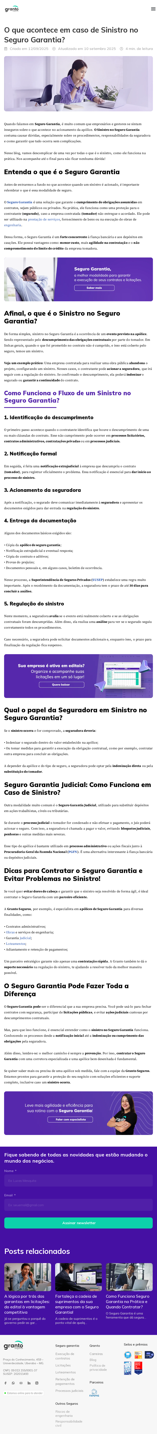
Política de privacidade (98, 1367)
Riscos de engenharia (64, 1413)
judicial (25, 938)
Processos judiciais (69, 1391)
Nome (9, 1171)
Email (8, 1195)
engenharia (12, 225)
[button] (153, 8)
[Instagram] (37, 1383)
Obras (10, 932)
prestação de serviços (44, 219)
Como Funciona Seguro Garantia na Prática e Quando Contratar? (127, 1301)
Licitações (63, 1365)
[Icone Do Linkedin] (29, 1383)
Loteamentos (15, 944)
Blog (93, 1360)
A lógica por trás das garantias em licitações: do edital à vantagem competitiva (27, 1304)
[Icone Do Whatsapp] (13, 1383)
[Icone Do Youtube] (21, 1383)
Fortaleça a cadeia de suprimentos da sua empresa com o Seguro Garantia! (77, 1304)
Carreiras (96, 1354)
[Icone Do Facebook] (5, 1383)
